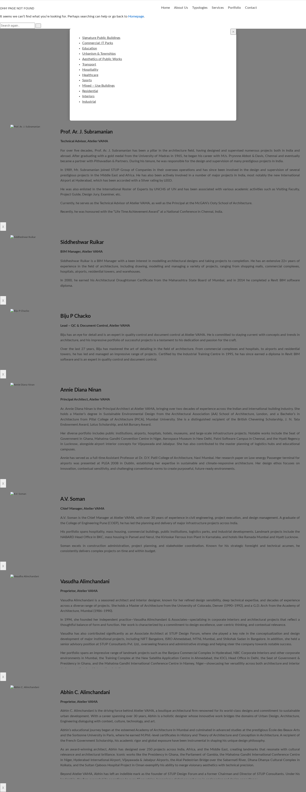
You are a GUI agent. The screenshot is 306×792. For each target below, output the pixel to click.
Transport (89, 64)
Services (218, 7)
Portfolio (234, 7)
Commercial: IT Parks (97, 43)
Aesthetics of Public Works (102, 59)
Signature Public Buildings (101, 38)
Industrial (89, 101)
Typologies (200, 7)
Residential (90, 91)
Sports (87, 80)
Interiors (88, 96)
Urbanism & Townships (99, 53)
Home (165, 7)
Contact (251, 7)
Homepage (136, 16)
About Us (181, 7)
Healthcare (90, 75)
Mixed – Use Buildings (98, 85)
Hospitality (90, 69)
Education (89, 48)
